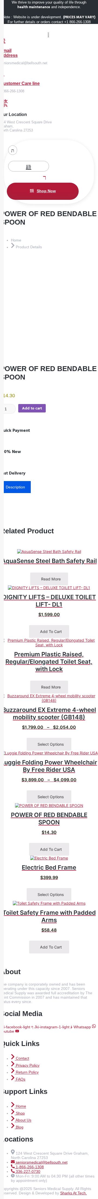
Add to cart (32, 408)
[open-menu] (43, 177)
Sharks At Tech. (73, 1193)
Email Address (9, 53)
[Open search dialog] (12, 150)
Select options (50, 744)
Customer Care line (20, 83)
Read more (50, 579)
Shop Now (46, 191)
